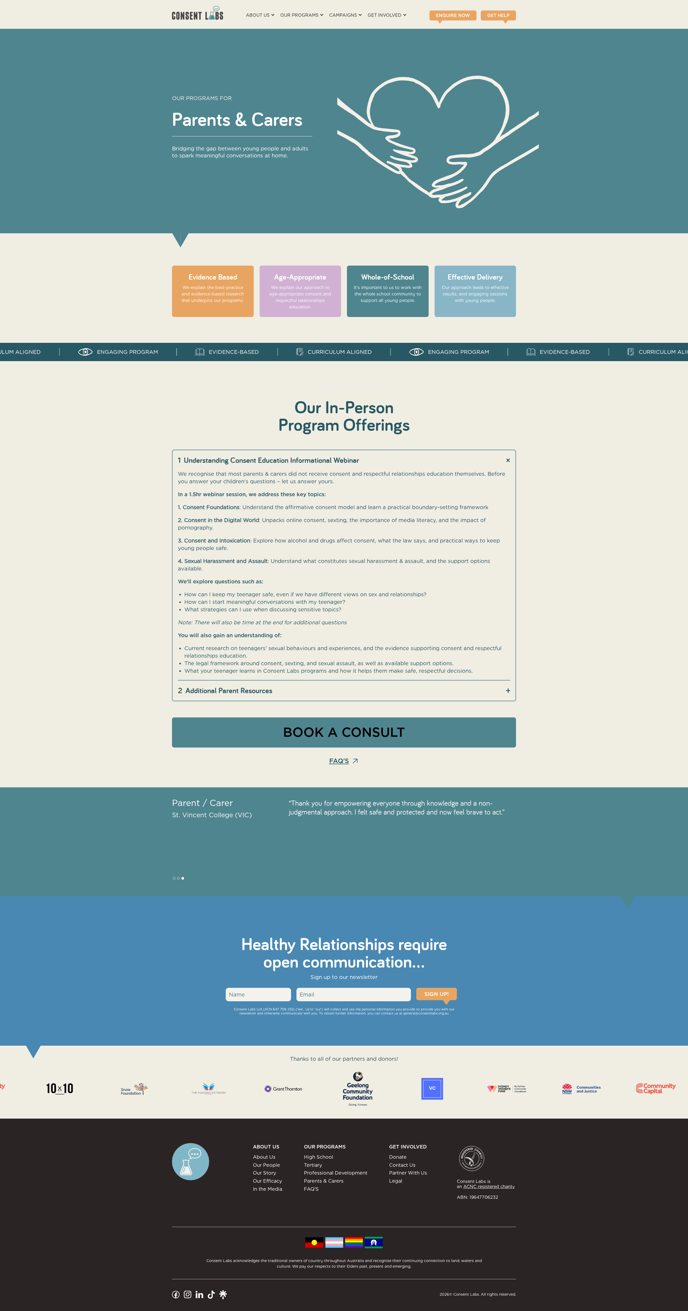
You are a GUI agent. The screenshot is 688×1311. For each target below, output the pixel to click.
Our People (266, 1165)
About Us (264, 1157)
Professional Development (335, 1173)
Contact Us (402, 1165)
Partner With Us (408, 1173)
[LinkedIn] (199, 1294)
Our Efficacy (267, 1181)
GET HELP (498, 15)
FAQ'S (311, 1189)
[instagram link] (187, 1294)
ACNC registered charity (489, 1186)
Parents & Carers (323, 1181)
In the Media (267, 1189)
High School (318, 1157)
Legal (395, 1181)
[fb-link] (176, 1294)
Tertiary (313, 1165)
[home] (197, 13)
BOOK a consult (344, 732)
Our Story (264, 1173)
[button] (263, 15)
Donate (398, 1157)
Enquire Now (453, 15)
